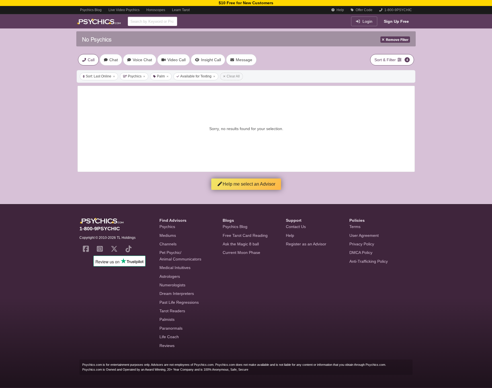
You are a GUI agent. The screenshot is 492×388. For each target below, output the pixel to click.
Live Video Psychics (124, 10)
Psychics (135, 76)
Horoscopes (155, 10)
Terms (354, 226)
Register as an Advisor (306, 244)
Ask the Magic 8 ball (241, 244)
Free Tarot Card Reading (245, 235)
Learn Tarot (181, 10)
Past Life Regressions (179, 302)
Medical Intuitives (174, 267)
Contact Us (296, 226)
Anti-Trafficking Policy (368, 261)
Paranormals (171, 328)
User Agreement (364, 235)
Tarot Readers (172, 311)
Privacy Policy (361, 244)
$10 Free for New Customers (246, 3)
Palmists (167, 319)
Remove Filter (397, 39)
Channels (168, 244)
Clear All (233, 76)
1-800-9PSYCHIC (398, 10)
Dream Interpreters (176, 293)
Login (366, 21)
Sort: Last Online (98, 76)
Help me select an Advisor (249, 184)
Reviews (167, 345)
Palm (161, 76)
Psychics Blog (91, 10)
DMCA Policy (360, 252)
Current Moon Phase (241, 252)
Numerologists (172, 285)
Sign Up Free (396, 21)
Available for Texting (196, 76)
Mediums (167, 235)
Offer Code (363, 10)
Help (340, 10)
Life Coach (169, 336)
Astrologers (169, 276)
